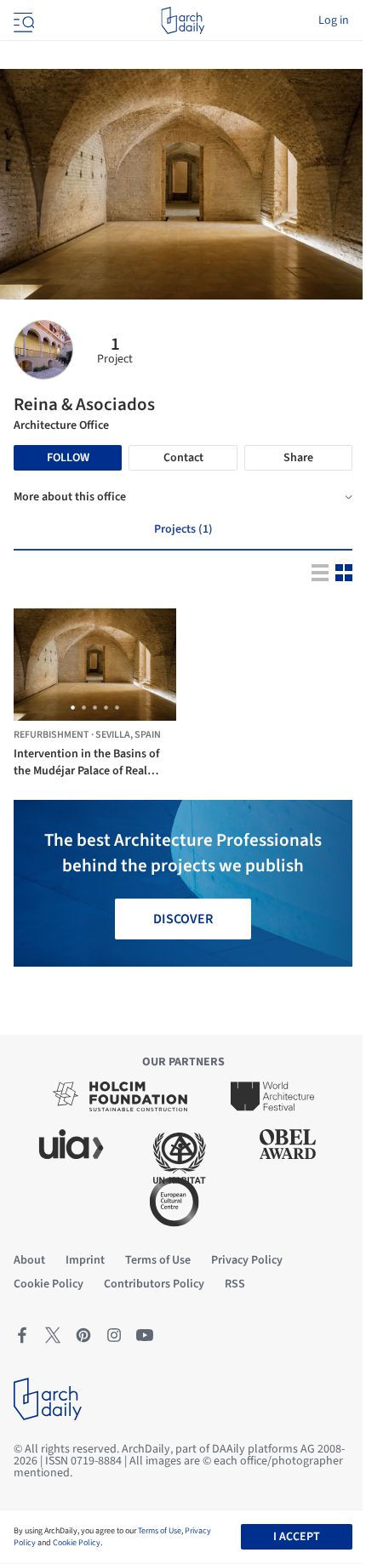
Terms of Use (159, 1531)
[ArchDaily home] (182, 20)
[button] (73, 707)
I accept (296, 1536)
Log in (333, 20)
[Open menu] (22, 20)
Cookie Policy (76, 1543)
